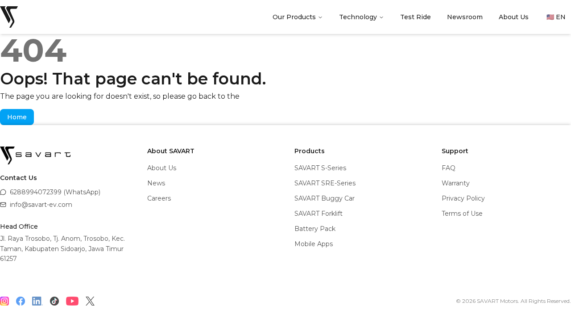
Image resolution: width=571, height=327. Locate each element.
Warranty (456, 183)
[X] (90, 301)
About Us (514, 17)
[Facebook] (20, 301)
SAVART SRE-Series (325, 183)
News (156, 183)
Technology (358, 17)
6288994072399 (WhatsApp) (55, 192)
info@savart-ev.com (41, 205)
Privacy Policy (463, 198)
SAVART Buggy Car (324, 198)
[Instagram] (4, 301)
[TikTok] (54, 301)
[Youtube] (72, 301)
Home (17, 117)
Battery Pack (314, 229)
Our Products (294, 17)
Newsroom (465, 17)
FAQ (448, 168)
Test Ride (415, 17)
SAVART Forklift (318, 214)
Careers (159, 198)
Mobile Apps (313, 244)
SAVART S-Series (320, 168)
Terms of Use (462, 214)
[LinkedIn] (37, 301)
